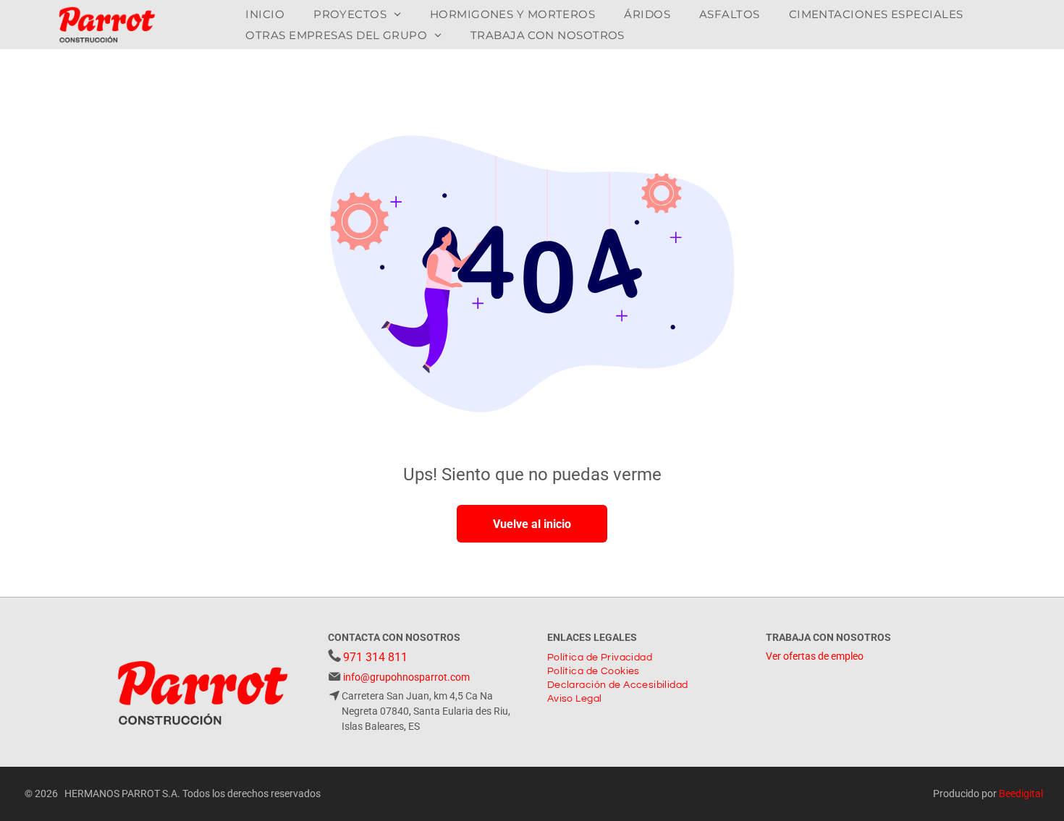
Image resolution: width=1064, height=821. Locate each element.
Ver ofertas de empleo (815, 656)
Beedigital (1021, 793)
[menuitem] (265, 14)
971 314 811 (375, 657)
